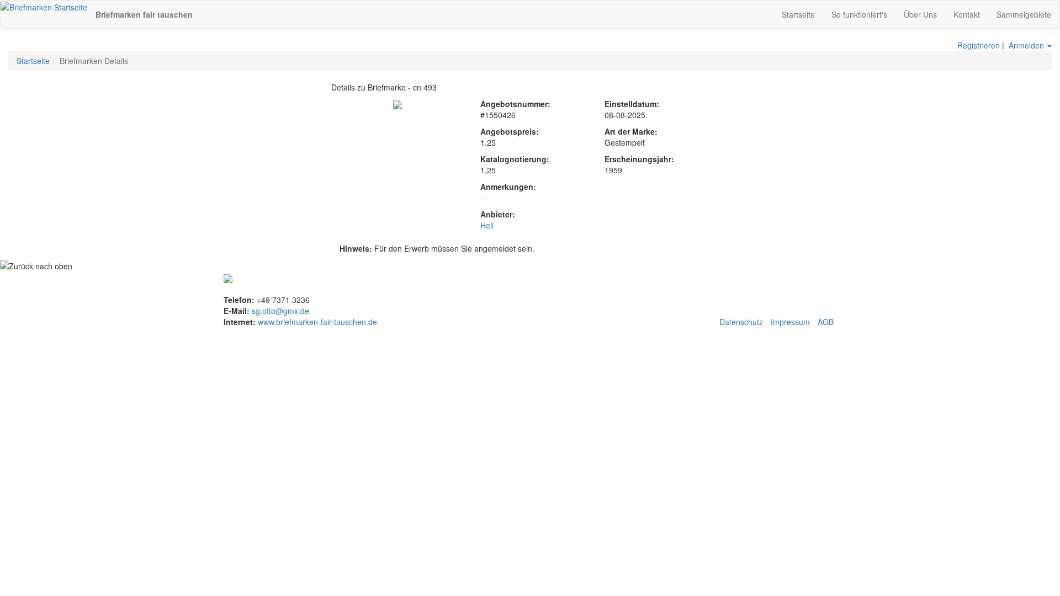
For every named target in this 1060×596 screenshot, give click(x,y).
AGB (826, 321)
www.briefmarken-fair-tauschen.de (316, 321)
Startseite (33, 60)
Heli (487, 225)
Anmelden (1026, 45)
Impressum (790, 321)
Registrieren (978, 45)
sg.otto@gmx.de (280, 310)
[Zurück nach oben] (36, 266)
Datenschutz (741, 321)
